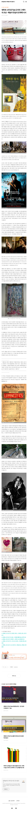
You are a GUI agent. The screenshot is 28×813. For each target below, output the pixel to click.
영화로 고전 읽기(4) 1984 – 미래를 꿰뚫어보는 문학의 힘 (14, 637)
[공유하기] (5, 667)
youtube (16, 808)
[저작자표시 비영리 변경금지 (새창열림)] (16, 667)
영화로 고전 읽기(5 (7, 633)
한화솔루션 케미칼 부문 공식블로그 (11, 781)
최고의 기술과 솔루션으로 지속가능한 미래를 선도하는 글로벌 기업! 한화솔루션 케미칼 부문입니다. (11, 785)
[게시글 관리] (7, 667)
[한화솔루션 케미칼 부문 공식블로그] (8, 1)
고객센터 (17, 800)
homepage (12, 808)
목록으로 (14, 675)
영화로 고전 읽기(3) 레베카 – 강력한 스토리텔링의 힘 (13, 639)
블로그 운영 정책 (11, 800)
